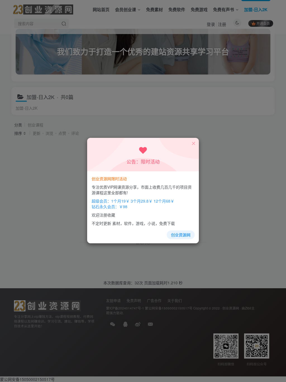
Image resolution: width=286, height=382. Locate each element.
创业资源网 (180, 234)
